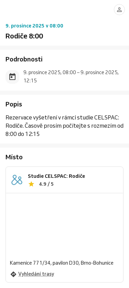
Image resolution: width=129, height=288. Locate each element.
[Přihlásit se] (119, 9)
